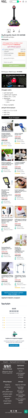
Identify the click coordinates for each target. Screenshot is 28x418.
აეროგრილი (7, 387)
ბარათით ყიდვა (7, 55)
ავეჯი (7, 389)
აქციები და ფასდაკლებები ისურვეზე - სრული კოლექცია (14, 293)
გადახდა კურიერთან (8, 49)
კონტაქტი (20, 377)
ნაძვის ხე (7, 384)
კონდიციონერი (7, 396)
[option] (8, 31)
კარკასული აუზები (7, 394)
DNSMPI (21, 403)
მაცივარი (7, 398)
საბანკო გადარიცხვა (8, 53)
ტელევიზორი (7, 403)
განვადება (6, 51)
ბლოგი (20, 371)
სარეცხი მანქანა (7, 401)
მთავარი (5, 362)
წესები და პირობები (20, 384)
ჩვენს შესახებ (20, 368)
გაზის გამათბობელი (7, 391)
